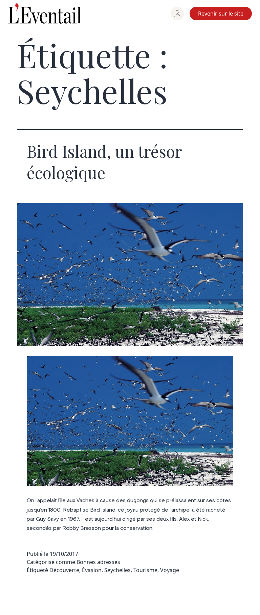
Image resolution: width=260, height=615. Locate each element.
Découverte (64, 570)
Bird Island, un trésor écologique (104, 161)
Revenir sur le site (220, 13)
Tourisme (145, 570)
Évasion (92, 570)
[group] (177, 13)
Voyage (169, 570)
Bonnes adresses (98, 562)
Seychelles (117, 570)
